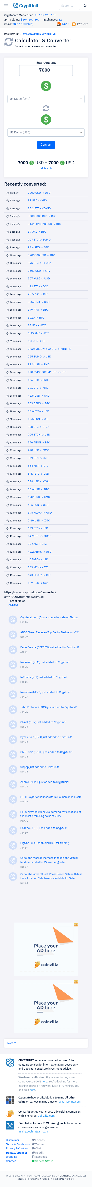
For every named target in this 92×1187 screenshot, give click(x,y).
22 (60, 19)
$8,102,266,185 (45, 15)
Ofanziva (65, 1175)
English (23, 1179)
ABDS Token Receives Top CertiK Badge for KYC (49, 632)
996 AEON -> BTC (39, 442)
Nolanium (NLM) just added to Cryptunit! (45, 662)
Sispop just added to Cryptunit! (39, 767)
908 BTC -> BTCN (38, 427)
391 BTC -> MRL (38, 388)
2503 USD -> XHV (39, 271)
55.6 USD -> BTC (38, 489)
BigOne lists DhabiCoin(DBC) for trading (44, 843)
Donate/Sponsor (16, 1153)
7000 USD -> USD (39, 193)
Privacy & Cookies (17, 1148)
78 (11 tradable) (22, 24)
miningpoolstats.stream (33, 1131)
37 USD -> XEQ (37, 200)
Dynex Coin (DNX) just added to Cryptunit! (46, 737)
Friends (40, 1140)
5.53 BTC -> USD (38, 473)
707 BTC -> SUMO (39, 239)
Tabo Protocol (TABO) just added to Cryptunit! (48, 707)
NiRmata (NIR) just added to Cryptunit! (44, 677)
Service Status (44, 1161)
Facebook (40, 1157)
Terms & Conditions (18, 1144)
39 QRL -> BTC (37, 231)
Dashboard (11, 33)
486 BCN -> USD (38, 505)
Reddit (39, 1153)
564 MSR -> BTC (38, 466)
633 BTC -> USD (38, 528)
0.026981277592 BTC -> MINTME (49, 349)
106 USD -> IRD (38, 380)
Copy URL (46, 168)
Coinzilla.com (46, 1116)
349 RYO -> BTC (38, 310)
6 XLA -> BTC (36, 317)
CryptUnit (28, 6)
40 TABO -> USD (38, 559)
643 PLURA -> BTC (39, 575)
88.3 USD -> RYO (38, 364)
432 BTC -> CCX (38, 286)
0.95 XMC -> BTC (38, 333)
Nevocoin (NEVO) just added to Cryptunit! (45, 692)
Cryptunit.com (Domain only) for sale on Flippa (49, 617)
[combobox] (46, 99)
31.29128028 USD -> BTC (44, 224)
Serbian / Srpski (64, 1179)
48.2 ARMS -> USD (40, 552)
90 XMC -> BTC (37, 544)
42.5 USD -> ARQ (38, 395)
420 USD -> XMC (38, 450)
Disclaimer (12, 1140)
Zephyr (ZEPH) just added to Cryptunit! (44, 782)
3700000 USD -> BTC (41, 255)
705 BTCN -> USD (39, 434)
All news (13, 605)
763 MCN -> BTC (38, 567)
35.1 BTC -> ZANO (39, 208)
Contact (11, 1161)
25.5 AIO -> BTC (38, 294)
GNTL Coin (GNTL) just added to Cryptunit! (46, 752)
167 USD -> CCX (38, 583)
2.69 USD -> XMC (39, 520)
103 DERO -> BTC (39, 403)
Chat (38, 1148)
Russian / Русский (41, 1179)
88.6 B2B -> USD (38, 411)
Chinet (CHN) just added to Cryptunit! (43, 722)
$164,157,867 (30, 19)
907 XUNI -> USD (39, 278)
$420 (65, 24)
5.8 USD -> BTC (37, 341)
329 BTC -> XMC (38, 458)
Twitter (39, 1144)
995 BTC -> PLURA (39, 263)
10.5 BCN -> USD (38, 419)
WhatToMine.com (69, 1101)
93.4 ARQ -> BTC (38, 247)
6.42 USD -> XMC (39, 497)
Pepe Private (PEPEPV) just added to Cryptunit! (49, 647)
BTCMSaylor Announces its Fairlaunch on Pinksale (51, 797)
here (44, 1081)
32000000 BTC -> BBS (42, 216)
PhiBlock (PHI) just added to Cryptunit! (44, 828)
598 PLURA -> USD (40, 512)
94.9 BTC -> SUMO (39, 536)
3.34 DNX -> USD (39, 302)
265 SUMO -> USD (39, 356)
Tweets (11, 1043)
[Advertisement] (46, 906)
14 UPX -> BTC (37, 325)
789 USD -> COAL (39, 481)
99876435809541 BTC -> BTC (47, 372)
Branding (11, 1157)
